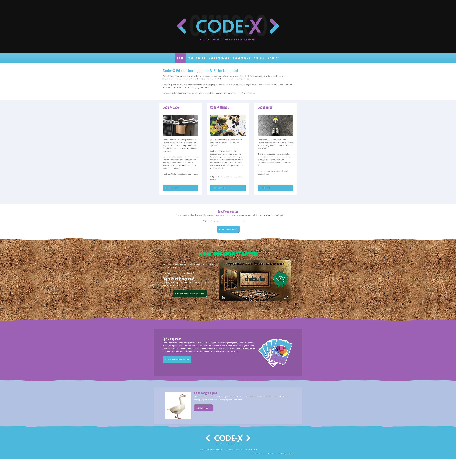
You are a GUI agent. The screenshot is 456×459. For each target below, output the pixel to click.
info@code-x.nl (251, 449)
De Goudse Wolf (289, 454)
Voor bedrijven (219, 58)
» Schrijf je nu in (203, 408)
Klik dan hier (264, 188)
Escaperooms (241, 58)
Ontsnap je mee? (171, 188)
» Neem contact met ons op (177, 359)
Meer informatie (219, 188)
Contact (273, 58)
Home (180, 58)
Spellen (259, 58)
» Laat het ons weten (228, 229)
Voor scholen (196, 58)
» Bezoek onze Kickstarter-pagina (189, 294)
